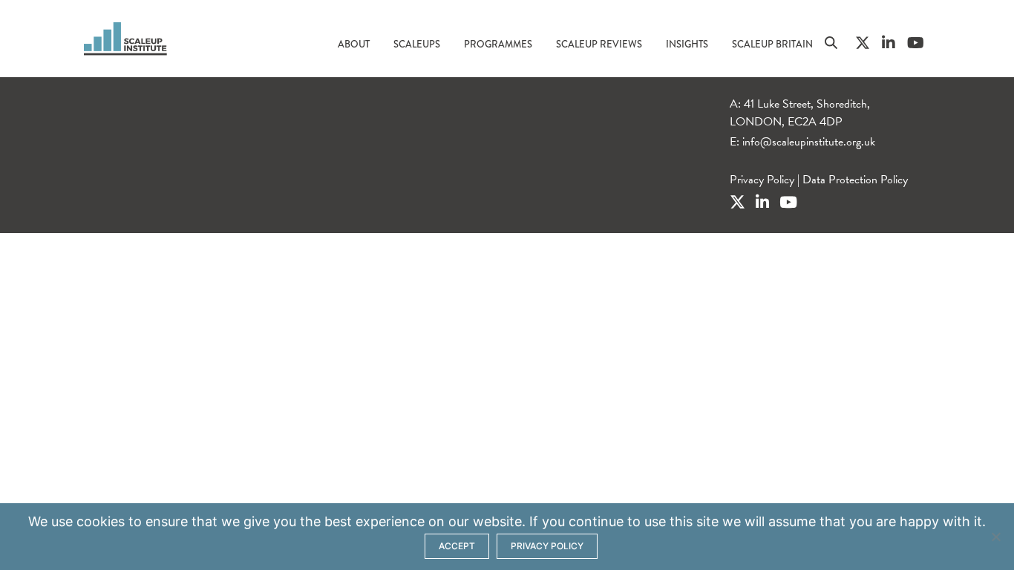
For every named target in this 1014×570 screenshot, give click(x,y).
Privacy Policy (762, 180)
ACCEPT (457, 545)
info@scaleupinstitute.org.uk (808, 142)
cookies (100, 521)
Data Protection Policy (855, 180)
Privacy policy (547, 545)
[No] (995, 536)
